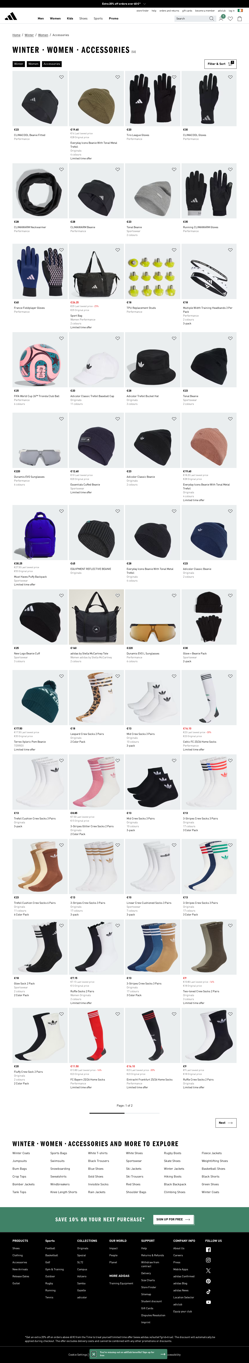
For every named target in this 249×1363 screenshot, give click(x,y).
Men (41, 18)
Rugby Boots (172, 1153)
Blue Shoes (95, 1169)
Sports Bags (58, 1153)
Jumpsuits (19, 1161)
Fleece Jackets (212, 1153)
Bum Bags (19, 1169)
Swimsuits (57, 1161)
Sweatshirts (58, 1176)
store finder (143, 11)
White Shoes (134, 1153)
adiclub (222, 11)
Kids (70, 18)
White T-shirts (98, 1153)
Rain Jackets (96, 1192)
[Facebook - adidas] (221, 1250)
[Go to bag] (239, 18)
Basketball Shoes (213, 1169)
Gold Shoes (95, 1176)
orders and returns (169, 11)
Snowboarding (60, 1169)
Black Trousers (98, 1161)
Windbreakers (60, 1184)
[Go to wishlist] (230, 18)
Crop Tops (19, 1176)
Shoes (83, 18)
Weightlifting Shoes (215, 1161)
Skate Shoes (172, 1161)
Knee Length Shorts (63, 1192)
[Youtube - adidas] (221, 1303)
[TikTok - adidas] (221, 1292)
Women (55, 18)
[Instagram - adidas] (221, 1260)
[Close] (93, 1354)
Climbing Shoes (174, 1192)
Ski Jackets (133, 1169)
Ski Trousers (134, 1176)
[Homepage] (11, 16)
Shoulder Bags (136, 1192)
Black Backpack (175, 1184)
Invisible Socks (98, 1184)
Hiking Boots (172, 1176)
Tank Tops (19, 1192)
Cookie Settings (77, 1354)
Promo (113, 18)
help (154, 11)
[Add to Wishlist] (61, 78)
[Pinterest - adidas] (221, 1281)
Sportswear (134, 1161)
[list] (108, 64)
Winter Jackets (174, 1169)
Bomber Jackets (23, 1184)
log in (232, 11)
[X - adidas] (221, 1271)
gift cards (187, 11)
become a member (205, 11)
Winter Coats (21, 1153)
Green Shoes (210, 1184)
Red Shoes (133, 1184)
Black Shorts (210, 1176)
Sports (98, 18)
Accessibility (173, 1354)
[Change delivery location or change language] (240, 11)
